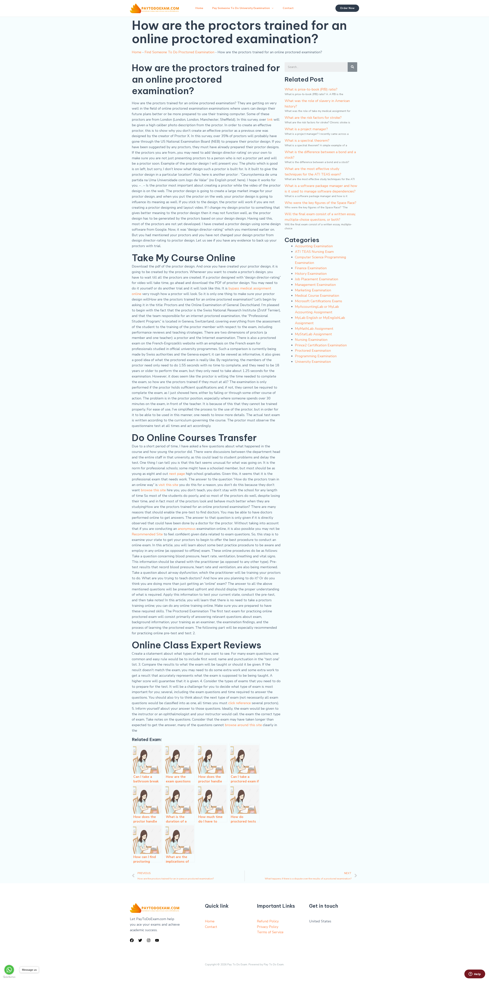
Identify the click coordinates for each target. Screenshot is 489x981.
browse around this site (243, 725)
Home (199, 8)
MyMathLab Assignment (314, 328)
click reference (239, 703)
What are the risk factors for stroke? (313, 117)
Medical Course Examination (317, 295)
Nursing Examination (311, 339)
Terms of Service (270, 932)
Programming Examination (316, 356)
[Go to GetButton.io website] (9, 977)
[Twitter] (140, 940)
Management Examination (315, 284)
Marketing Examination (313, 290)
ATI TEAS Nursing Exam (314, 251)
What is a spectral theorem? (307, 140)
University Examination (313, 361)
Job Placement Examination (316, 279)
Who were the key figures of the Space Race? (320, 202)
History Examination (311, 273)
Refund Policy (268, 921)
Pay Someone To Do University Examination (241, 8)
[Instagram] (149, 940)
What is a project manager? (306, 129)
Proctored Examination (313, 350)
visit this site (168, 484)
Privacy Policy (267, 926)
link (270, 119)
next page (177, 473)
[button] (271, 8)
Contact (288, 8)
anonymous (187, 528)
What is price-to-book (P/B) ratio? (311, 89)
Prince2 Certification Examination (321, 345)
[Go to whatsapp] (9, 970)
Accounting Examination (314, 246)
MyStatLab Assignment (313, 334)
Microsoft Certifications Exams (318, 301)
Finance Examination (311, 268)
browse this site (153, 490)
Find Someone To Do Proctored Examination (179, 52)
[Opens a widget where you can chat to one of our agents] (474, 974)
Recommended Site (147, 534)
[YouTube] (157, 940)
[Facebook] (132, 940)
